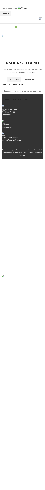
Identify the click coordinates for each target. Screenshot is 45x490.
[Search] (34, 19)
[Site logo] (22, 8)
